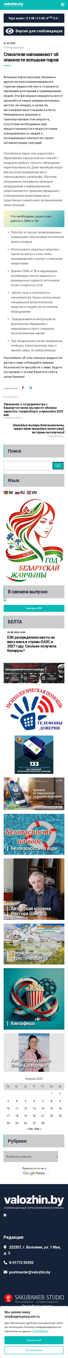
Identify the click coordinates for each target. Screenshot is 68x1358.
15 (51, 1108)
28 (42, 1123)
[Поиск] (58, 465)
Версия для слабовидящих (38, 31)
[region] (34, 1332)
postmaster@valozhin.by (29, 1272)
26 (25, 1123)
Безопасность (11, 397)
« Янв (30, 1128)
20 (34, 1115)
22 (51, 1115)
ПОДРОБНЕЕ (40, 1331)
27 (34, 1123)
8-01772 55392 (21, 1262)
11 (16, 1108)
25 (16, 1123)
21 (42, 1115)
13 (34, 1108)
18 (16, 1115)
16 (60, 1108)
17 (8, 1115)
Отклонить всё (34, 1350)
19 (25, 1115)
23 (60, 1115)
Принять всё (34, 1340)
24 (8, 1123)
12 (25, 1108)
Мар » (37, 1128)
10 (8, 1108)
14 (42, 1108)
